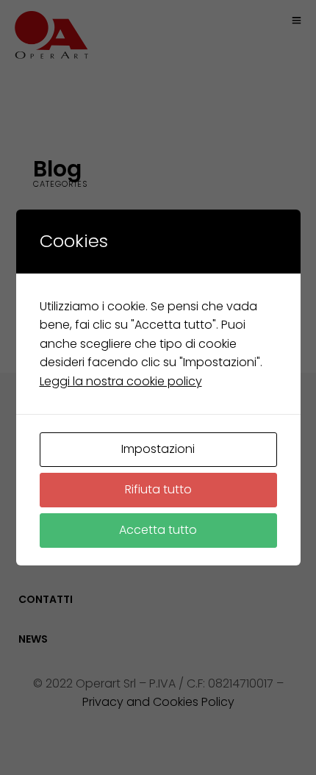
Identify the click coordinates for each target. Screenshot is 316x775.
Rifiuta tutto (158, 489)
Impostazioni (158, 448)
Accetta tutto (158, 529)
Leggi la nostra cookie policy (121, 381)
